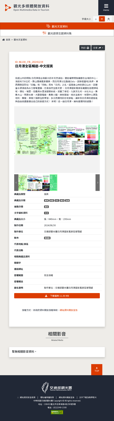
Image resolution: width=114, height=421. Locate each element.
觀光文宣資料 (20, 39)
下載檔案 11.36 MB (59, 295)
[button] (95, 19)
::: (18, 397)
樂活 (62, 200)
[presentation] (16, 182)
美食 (46, 200)
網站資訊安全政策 (27, 397)
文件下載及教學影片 (88, 397)
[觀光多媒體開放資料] (27, 8)
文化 (57, 200)
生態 (67, 200)
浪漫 (51, 200)
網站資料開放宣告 (69, 310)
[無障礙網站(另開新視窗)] (57, 411)
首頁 (7, 39)
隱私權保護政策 (47, 397)
